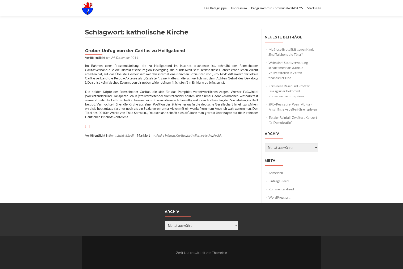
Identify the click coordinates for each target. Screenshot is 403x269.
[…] (87, 126)
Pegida (217, 135)
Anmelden (275, 173)
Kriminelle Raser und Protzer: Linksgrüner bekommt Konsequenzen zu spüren (289, 91)
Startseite (314, 8)
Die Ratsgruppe (215, 8)
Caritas (181, 135)
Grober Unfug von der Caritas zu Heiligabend (135, 50)
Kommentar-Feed (281, 189)
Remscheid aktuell (121, 135)
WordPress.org (279, 197)
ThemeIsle (219, 252)
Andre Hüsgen (165, 135)
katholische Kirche (199, 135)
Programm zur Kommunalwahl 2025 (277, 8)
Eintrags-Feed (278, 181)
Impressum (239, 8)
